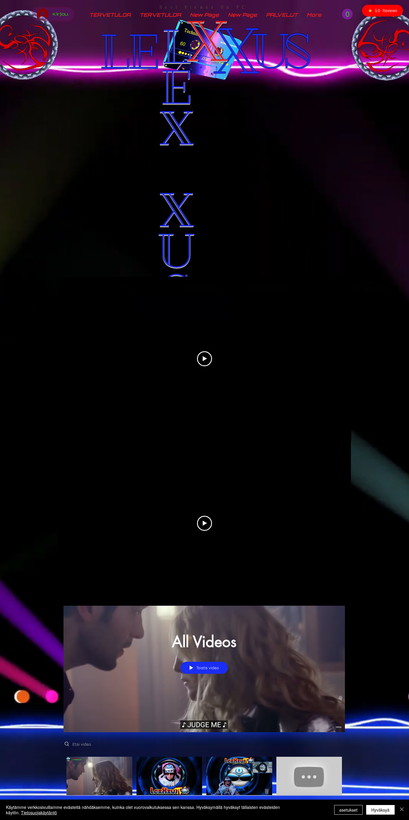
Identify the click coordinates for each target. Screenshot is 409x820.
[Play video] (204, 358)
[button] (347, 14)
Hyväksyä (380, 810)
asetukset (348, 810)
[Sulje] (401, 809)
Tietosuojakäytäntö (39, 813)
